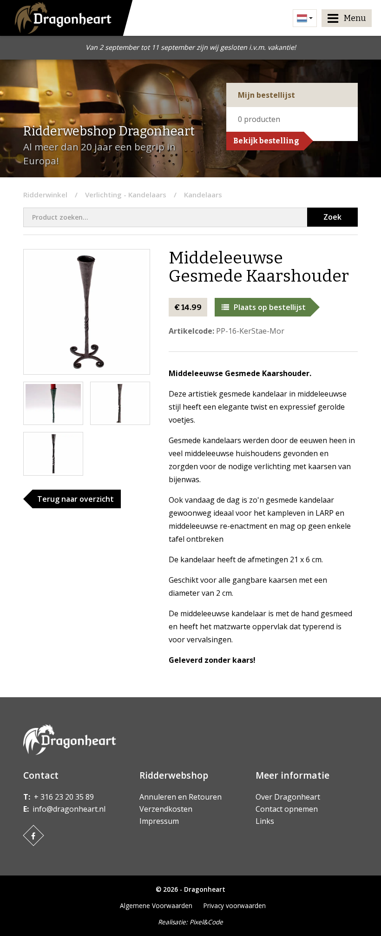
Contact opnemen (287, 809)
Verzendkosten (165, 809)
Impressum (159, 821)
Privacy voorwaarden (235, 905)
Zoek (332, 217)
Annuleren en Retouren (180, 797)
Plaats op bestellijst (270, 307)
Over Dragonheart (288, 797)
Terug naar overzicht (75, 499)
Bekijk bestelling (266, 140)
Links (265, 821)
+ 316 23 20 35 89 (64, 797)
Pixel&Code (206, 921)
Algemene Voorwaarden (156, 905)
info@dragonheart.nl (69, 809)
